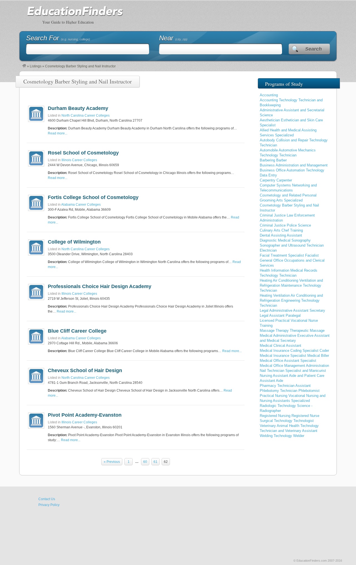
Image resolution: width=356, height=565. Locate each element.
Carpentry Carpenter (276, 180)
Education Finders (75, 14)
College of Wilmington (74, 242)
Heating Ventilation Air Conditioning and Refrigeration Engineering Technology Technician (291, 300)
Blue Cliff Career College (77, 331)
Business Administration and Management (294, 165)
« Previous (112, 462)
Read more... (57, 133)
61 (155, 462)
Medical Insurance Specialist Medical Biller (294, 355)
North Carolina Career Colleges (85, 115)
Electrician (268, 250)
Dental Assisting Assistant (281, 235)
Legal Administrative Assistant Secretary (292, 310)
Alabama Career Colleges (81, 205)
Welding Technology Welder (282, 436)
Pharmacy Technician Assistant (285, 386)
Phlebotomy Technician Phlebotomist (290, 391)
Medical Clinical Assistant (280, 345)
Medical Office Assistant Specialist (288, 360)
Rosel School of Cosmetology (83, 153)
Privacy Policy (49, 505)
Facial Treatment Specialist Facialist (289, 255)
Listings (35, 66)
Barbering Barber (273, 160)
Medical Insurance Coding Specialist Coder (294, 350)
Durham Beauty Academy (78, 108)
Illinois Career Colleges (79, 160)
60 (145, 462)
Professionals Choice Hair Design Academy (99, 286)
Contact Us (46, 499)
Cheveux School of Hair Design (85, 370)
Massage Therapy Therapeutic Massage (292, 330)
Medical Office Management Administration (294, 365)
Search (313, 49)
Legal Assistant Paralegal (280, 315)
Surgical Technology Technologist (287, 421)
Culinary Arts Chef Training (281, 230)
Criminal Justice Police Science (285, 225)
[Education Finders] (24, 66)
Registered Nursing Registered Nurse (289, 416)
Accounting (269, 95)
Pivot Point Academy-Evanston (85, 415)
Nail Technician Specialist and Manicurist (293, 371)
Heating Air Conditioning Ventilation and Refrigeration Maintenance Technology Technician (291, 285)
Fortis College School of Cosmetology (93, 197)
